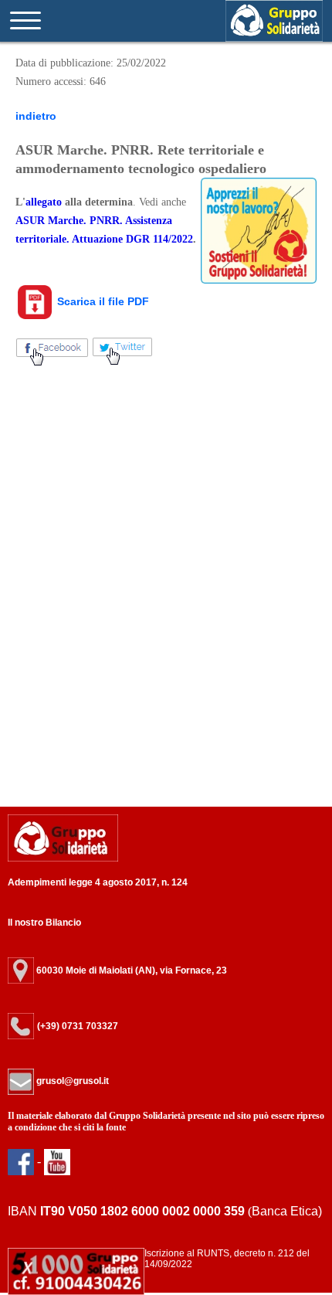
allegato (43, 202)
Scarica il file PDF (101, 301)
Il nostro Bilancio (44, 922)
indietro (35, 116)
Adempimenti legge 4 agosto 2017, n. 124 (98, 882)
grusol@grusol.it (71, 1081)
